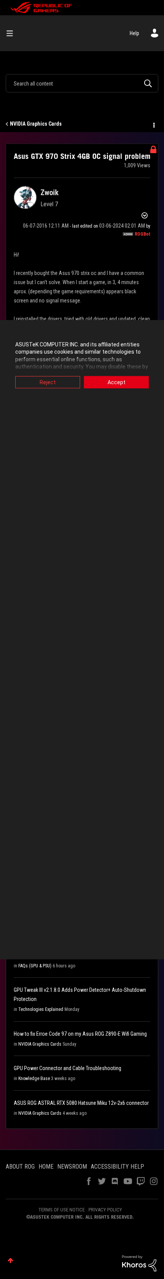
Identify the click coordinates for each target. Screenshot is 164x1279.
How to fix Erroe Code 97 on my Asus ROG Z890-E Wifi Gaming (80, 1034)
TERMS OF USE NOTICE (62, 1210)
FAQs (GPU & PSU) (34, 966)
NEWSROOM (72, 1166)
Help (134, 33)
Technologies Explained (40, 1009)
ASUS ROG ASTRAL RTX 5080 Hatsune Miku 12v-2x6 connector (81, 1103)
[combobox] (82, 83)
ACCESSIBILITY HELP (117, 1166)
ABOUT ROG (20, 1166)
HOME (46, 1166)
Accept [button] (116, 382)
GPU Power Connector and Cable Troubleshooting (67, 1068)
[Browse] (12, 33)
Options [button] (153, 124)
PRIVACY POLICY (105, 1210)
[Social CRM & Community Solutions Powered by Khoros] (139, 1263)
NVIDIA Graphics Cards (36, 124)
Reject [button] (48, 382)
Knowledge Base (34, 1078)
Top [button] (10, 1260)
